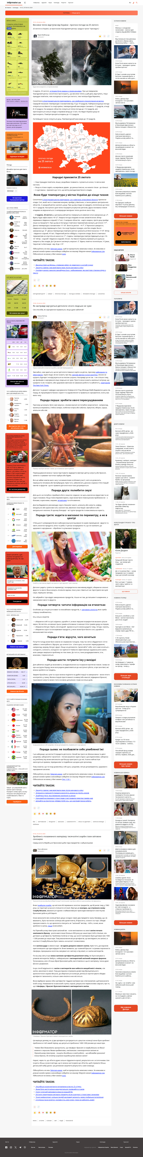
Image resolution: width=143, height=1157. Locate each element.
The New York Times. (41, 385)
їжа (34, 821)
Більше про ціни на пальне (17, 382)
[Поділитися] (104, 36)
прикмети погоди (89, 294)
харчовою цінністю (90, 609)
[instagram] (11, 1147)
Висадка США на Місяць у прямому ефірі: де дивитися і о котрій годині (64, 265)
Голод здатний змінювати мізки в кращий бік (54, 1092)
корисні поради (98, 821)
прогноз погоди (60, 294)
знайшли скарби (44, 905)
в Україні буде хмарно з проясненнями (66, 91)
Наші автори (41, 1147)
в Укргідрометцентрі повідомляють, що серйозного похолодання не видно (73, 101)
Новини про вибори (17, 647)
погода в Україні (74, 294)
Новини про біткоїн (17, 691)
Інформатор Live (98, 777)
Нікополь (135, 1147)
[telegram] (20, 1147)
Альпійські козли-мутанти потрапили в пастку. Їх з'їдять (58, 1086)
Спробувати (17, 802)
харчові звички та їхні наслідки (84, 375)
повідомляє (105, 383)
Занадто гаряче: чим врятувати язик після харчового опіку (59, 268)
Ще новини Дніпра (126, 1008)
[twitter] (16, 1147)
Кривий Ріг (128, 1147)
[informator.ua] (13, 2)
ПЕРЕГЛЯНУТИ (126, 242)
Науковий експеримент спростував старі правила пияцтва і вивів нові (64, 798)
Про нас (33, 1147)
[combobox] (12, 191)
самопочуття (71, 821)
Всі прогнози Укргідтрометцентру (17, 199)
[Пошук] (137, 3)
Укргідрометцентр (39, 294)
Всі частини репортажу (17, 489)
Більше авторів (126, 292)
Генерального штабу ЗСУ (20, 93)
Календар (56, 2)
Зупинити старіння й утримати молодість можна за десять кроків (62, 793)
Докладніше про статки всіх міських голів (17, 427)
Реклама (50, 1147)
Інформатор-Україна (103, 1147)
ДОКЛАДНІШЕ (17, 547)
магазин (61, 821)
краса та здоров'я (84, 821)
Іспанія (49, 1120)
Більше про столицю (126, 676)
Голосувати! (17, 601)
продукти (52, 821)
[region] (17, 195)
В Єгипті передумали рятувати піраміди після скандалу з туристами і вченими (67, 1094)
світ (55, 1120)
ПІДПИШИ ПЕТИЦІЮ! (17, 157)
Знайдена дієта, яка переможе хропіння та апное (55, 795)
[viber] (25, 1147)
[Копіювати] (108, 36)
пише (50, 926)
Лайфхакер (36, 2)
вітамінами (62, 500)
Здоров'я (44, 2)
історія (41, 1120)
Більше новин (125, 216)
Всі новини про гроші (17, 313)
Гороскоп (70, 2)
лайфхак (36, 824)
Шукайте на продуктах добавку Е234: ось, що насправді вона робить (63, 801)
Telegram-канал (56, 774)
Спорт (121, 1147)
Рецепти (63, 2)
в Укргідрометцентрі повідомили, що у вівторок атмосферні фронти (70, 200)
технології (69, 1120)
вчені (34, 1120)
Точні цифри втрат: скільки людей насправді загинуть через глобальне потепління (69, 1097)
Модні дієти (76, 13)
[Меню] (25, 2)
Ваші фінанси (114, 1147)
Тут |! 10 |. (66, 779)
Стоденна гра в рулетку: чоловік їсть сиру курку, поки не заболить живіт (65, 1100)
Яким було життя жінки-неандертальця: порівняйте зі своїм (59, 1089)
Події (61, 1120)
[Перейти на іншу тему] (133, 3)
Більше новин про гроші (125, 765)
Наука (50, 2)
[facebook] (6, 1147)
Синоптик (101, 294)
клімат (50, 294)
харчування (42, 821)
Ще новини (126, 591)
